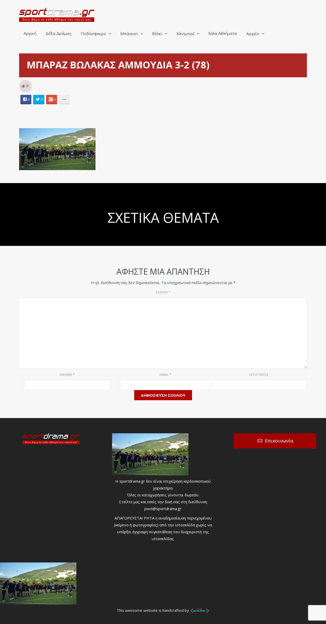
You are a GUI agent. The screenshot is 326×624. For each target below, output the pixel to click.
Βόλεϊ (157, 34)
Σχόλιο (163, 292)
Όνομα (67, 375)
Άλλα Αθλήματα (222, 34)
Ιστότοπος (258, 375)
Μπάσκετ (129, 34)
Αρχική (30, 34)
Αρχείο (252, 34)
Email (165, 375)
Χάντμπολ (185, 34)
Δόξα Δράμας (59, 34)
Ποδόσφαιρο (93, 34)
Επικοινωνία (279, 440)
